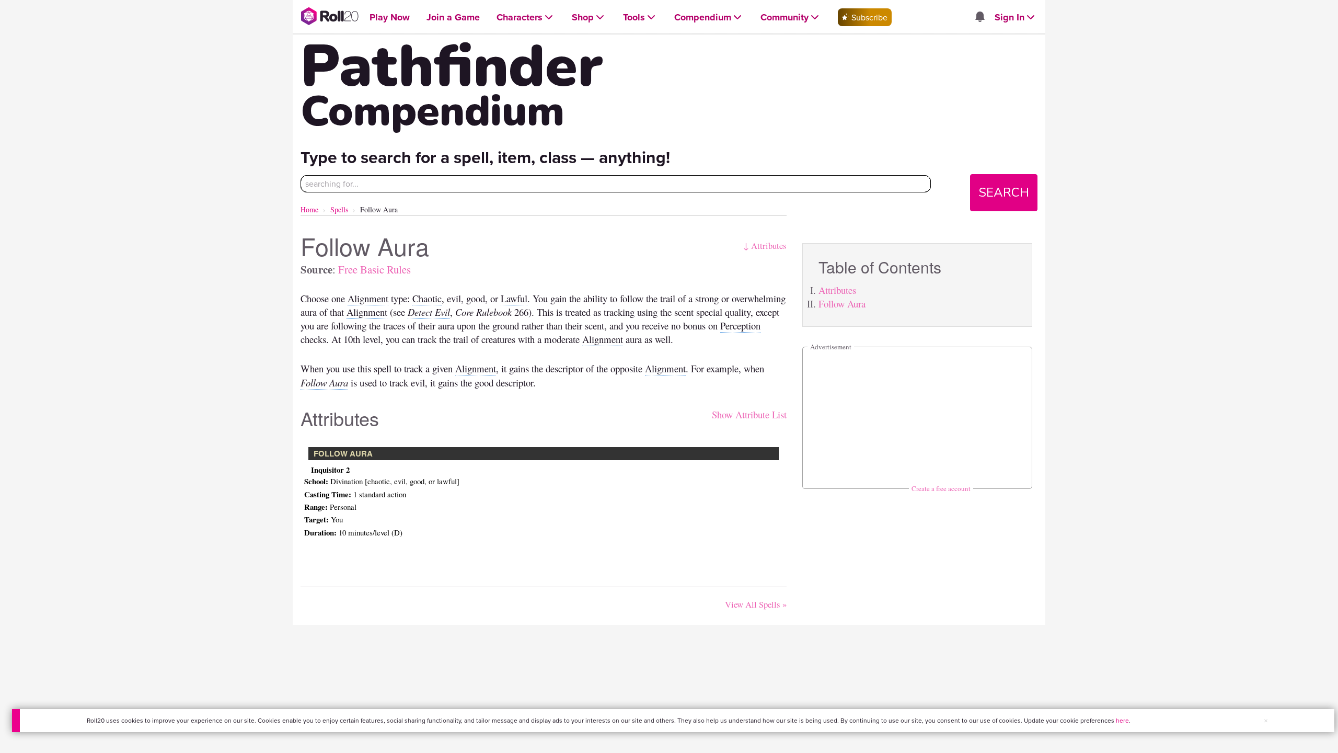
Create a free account (941, 488)
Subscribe (868, 17)
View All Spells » (756, 604)
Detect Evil (429, 311)
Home (309, 209)
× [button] (1266, 720)
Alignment (368, 298)
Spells (339, 209)
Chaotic (427, 298)
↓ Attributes (765, 245)
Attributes (837, 289)
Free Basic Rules (374, 269)
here (1122, 720)
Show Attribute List (749, 414)
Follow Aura (842, 303)
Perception (740, 325)
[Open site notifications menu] (979, 17)
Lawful (514, 298)
